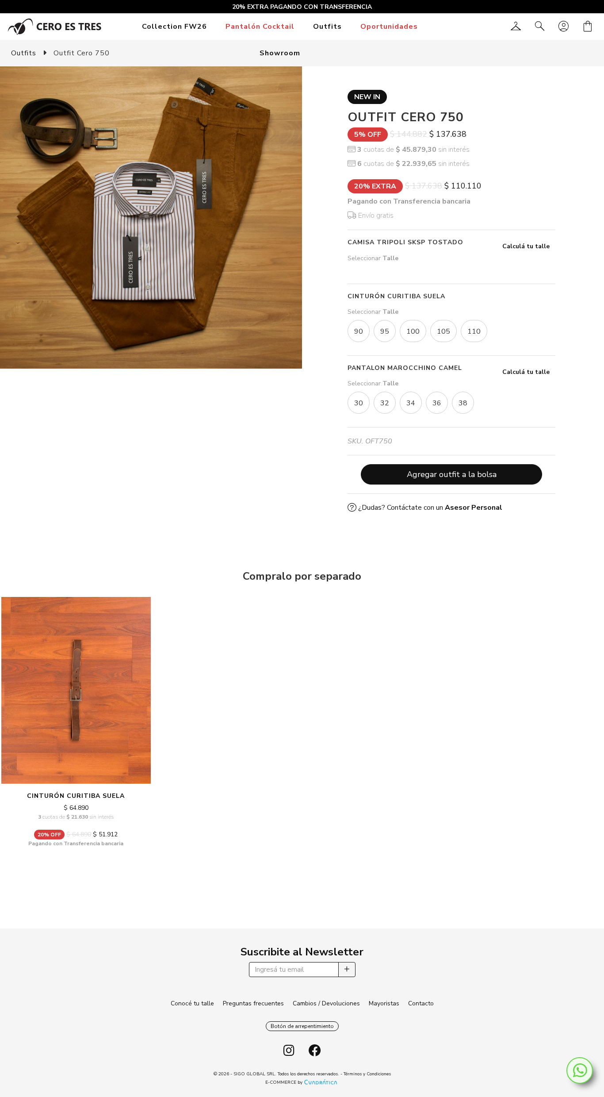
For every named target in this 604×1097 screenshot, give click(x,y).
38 (463, 403)
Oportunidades (389, 26)
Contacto (421, 1003)
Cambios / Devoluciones (326, 1003)
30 (358, 403)
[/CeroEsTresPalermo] (315, 1051)
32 (384, 403)
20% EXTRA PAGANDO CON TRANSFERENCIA (302, 7)
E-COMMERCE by (283, 1082)
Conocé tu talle (192, 1003)
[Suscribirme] (347, 969)
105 (443, 331)
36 (436, 403)
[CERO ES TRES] (54, 26)
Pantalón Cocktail (260, 26)
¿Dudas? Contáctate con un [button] (429, 507)
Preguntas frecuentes (253, 1003)
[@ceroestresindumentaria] (288, 1051)
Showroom (280, 53)
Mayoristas (384, 1003)
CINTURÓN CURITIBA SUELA (76, 796)
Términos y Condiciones (367, 1074)
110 (474, 331)
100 (413, 331)
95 (384, 331)
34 (410, 403)
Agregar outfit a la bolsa (452, 474)
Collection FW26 (174, 26)
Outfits (327, 26)
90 (358, 331)
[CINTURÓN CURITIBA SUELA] (76, 690)
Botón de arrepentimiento (302, 1026)
